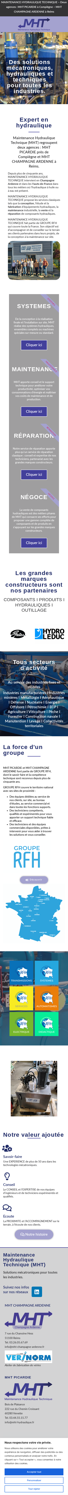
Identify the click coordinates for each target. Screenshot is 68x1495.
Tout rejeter (34, 1488)
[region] (34, 1466)
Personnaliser (34, 1480)
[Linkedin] (37, 1292)
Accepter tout (34, 1471)
